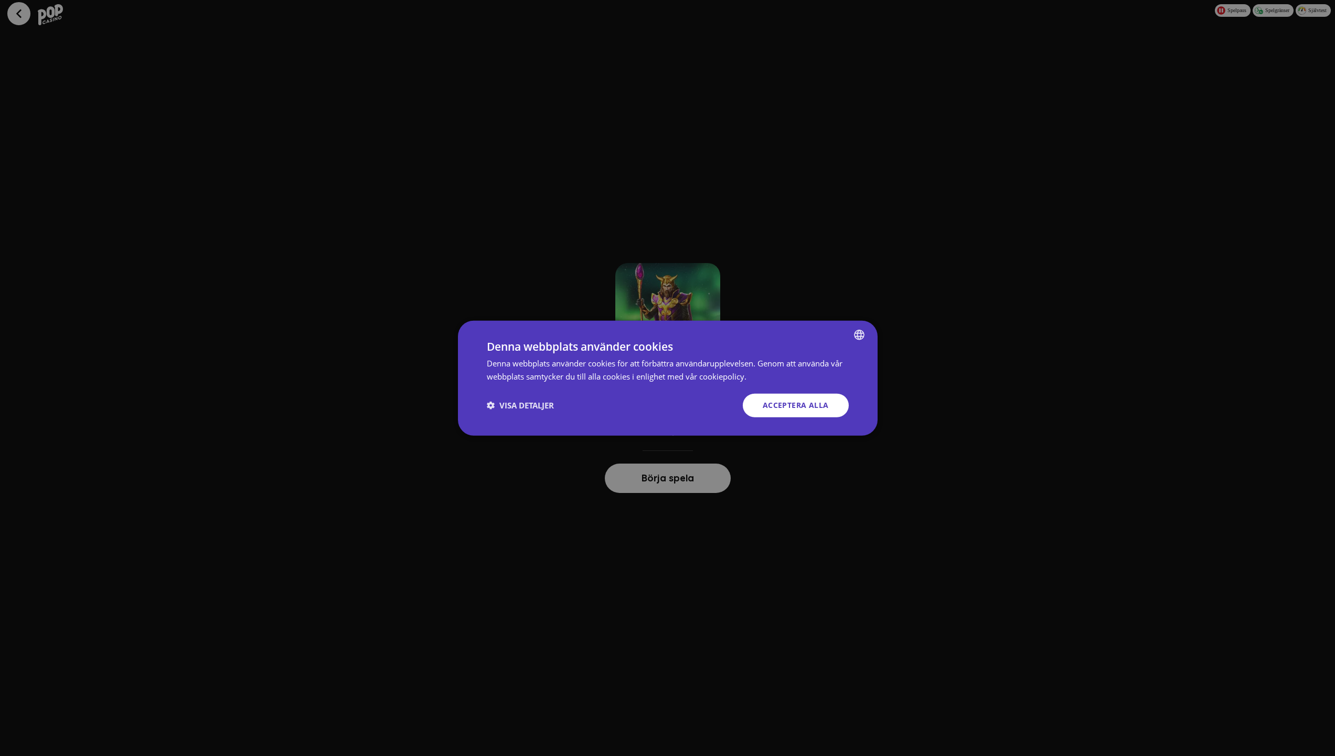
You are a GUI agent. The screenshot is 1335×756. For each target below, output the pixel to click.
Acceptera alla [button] (796, 405)
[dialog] (668, 378)
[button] (520, 405)
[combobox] (859, 335)
